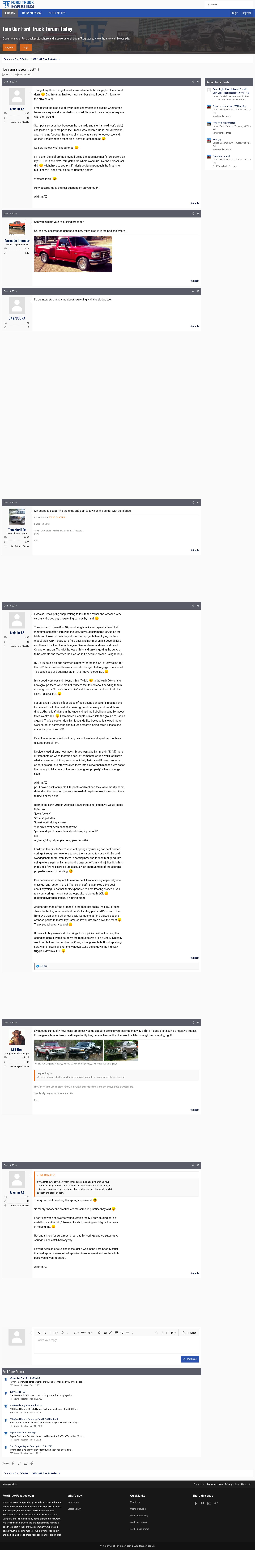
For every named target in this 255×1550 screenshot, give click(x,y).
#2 (198, 213)
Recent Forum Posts (217, 82)
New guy (217, 139)
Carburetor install (221, 156)
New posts (73, 1502)
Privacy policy (232, 1484)
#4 (198, 502)
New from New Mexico (224, 122)
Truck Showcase (32, 13)
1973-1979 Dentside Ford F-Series (229, 99)
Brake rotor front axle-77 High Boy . (230, 106)
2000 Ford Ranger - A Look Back (26, 1405)
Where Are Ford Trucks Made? (25, 1378)
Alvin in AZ (9, 74)
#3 (198, 291)
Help (243, 1484)
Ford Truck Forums (139, 1529)
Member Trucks (138, 1509)
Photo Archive (57, 13)
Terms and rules (215, 1484)
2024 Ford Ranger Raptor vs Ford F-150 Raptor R (34, 1419)
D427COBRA (17, 318)
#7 (198, 1165)
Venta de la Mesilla (20, 122)
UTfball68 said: (44, 1175)
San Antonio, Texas (20, 546)
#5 (198, 606)
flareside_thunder (17, 240)
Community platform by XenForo (127, 1546)
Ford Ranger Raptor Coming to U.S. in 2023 (31, 1446)
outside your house (19, 1066)
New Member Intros (222, 116)
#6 (198, 1022)
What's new (75, 1495)
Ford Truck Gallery (139, 1515)
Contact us (199, 1484)
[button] (39, 1333)
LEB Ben (17, 1049)
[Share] (193, 82)
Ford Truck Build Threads (225, 166)
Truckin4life (17, 529)
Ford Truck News (138, 1522)
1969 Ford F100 (17, 1392)
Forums (10, 13)
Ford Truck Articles (14, 1371)
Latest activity (74, 1509)
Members (135, 1502)
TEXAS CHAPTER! (57, 517)
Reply (196, 203)
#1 (198, 82)
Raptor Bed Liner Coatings (23, 1432)
